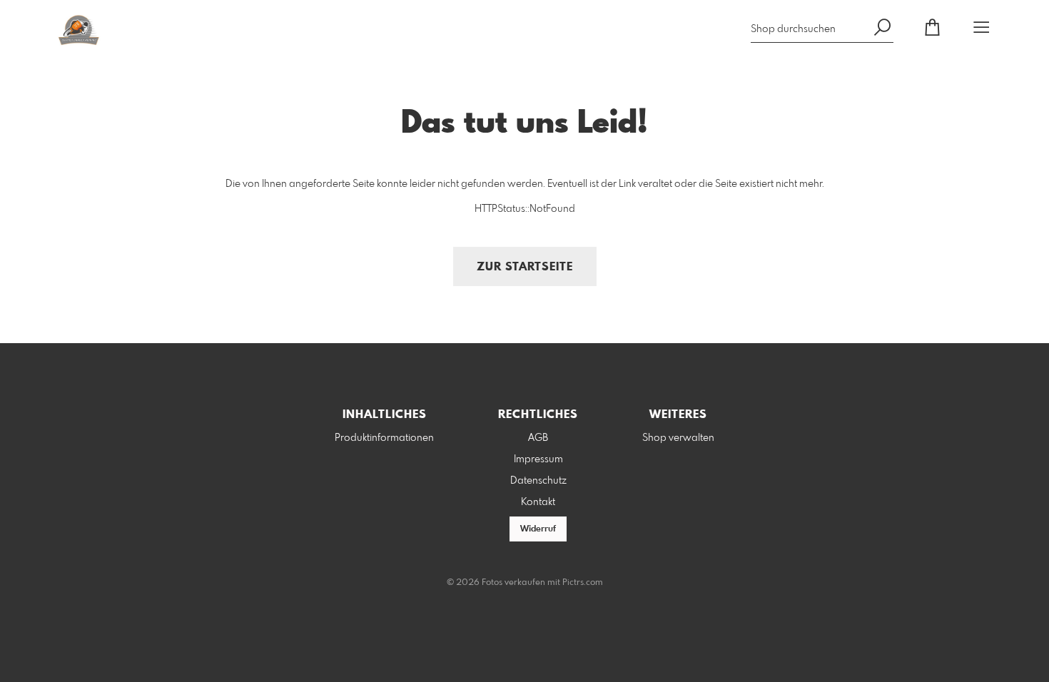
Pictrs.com (582, 583)
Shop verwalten (678, 438)
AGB (538, 438)
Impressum (538, 459)
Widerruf (538, 529)
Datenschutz (538, 481)
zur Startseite (525, 267)
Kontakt (538, 502)
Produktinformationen (384, 438)
